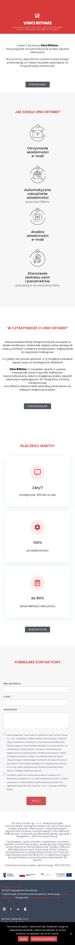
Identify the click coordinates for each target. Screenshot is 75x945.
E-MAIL (7, 697)
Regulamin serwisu (12, 886)
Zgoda (23, 938)
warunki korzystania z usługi (44, 897)
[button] (37, 84)
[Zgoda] (70, 933)
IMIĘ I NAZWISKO (12, 684)
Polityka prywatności (43, 938)
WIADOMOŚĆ (10, 709)
